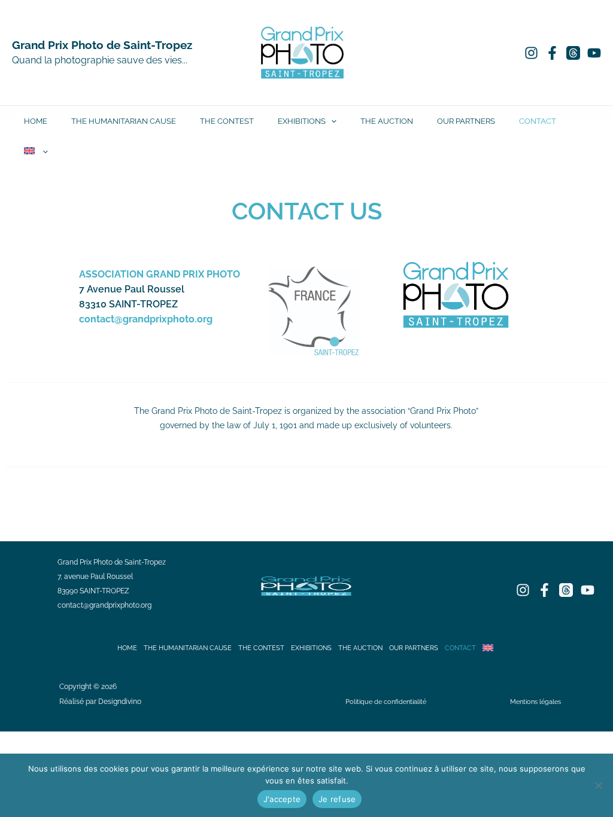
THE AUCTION (386, 121)
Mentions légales (535, 701)
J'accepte (282, 799)
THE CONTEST (227, 121)
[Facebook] (552, 53)
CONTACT (537, 121)
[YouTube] (594, 53)
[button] (331, 121)
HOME (35, 121)
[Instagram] (531, 53)
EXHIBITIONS (302, 121)
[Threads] (573, 53)
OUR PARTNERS (466, 121)
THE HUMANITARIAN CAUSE (123, 121)
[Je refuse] (598, 785)
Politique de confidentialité (385, 701)
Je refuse (337, 799)
